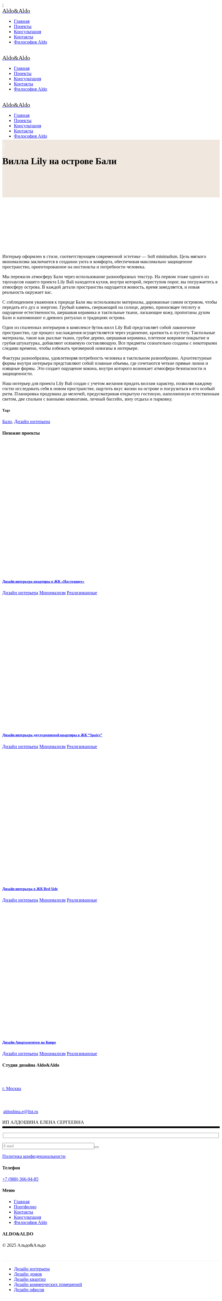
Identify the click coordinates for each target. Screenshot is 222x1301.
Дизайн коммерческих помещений (48, 1284)
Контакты (23, 1212)
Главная (21, 1201)
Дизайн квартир (30, 1279)
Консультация (27, 1217)
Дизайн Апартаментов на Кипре (29, 1042)
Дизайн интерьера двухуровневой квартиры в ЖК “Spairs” (52, 735)
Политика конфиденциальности (34, 1156)
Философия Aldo (30, 1222)
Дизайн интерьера (32, 421)
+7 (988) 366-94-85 (20, 1179)
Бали (7, 421)
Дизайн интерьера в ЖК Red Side (30, 889)
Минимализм (52, 592)
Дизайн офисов (29, 1289)
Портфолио (25, 1206)
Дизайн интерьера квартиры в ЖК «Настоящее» (43, 581)
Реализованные (82, 592)
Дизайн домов (28, 1274)
